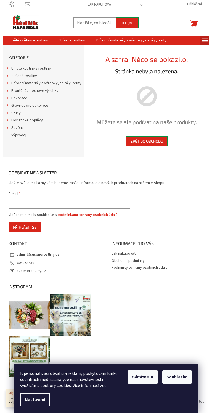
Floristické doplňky (27, 120)
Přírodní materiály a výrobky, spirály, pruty (46, 83)
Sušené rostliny (24, 76)
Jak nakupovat (100, 4)
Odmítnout (143, 377)
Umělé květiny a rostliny (31, 68)
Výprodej (18, 135)
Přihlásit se (24, 227)
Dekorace (19, 98)
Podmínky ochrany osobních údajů (140, 267)
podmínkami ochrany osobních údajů (88, 215)
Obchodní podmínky (128, 260)
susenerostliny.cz (31, 271)
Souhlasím (177, 377)
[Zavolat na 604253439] (17, 4)
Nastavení (35, 400)
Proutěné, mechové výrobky (35, 90)
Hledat (127, 22)
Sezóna (17, 127)
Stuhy (16, 113)
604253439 (25, 263)
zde (103, 386)
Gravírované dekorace (29, 105)
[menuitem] (28, 40)
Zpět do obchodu (147, 141)
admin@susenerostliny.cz (38, 254)
